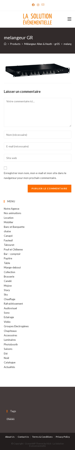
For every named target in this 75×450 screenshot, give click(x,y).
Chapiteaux (10, 330)
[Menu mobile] (69, 19)
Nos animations (12, 213)
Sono (7, 312)
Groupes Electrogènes (16, 326)
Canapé (8, 235)
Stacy (7, 290)
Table (7, 263)
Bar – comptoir (12, 253)
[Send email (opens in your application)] (42, 5)
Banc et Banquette (14, 226)
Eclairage (9, 317)
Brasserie (9, 276)
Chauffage (9, 299)
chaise (7, 231)
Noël (6, 357)
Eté (6, 353)
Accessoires (10, 335)
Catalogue (9, 362)
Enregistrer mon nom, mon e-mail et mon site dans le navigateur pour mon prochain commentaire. (35, 175)
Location (8, 217)
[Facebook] (33, 5)
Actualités (9, 367)
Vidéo (7, 321)
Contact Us (23, 436)
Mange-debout (12, 267)
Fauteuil (8, 240)
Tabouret (9, 244)
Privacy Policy (63, 436)
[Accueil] (5, 43)
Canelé (8, 281)
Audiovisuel (10, 308)
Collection (9, 272)
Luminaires (10, 339)
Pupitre (8, 258)
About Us (10, 436)
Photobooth (11, 344)
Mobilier (8, 222)
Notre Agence (11, 208)
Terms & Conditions (42, 436)
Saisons (8, 348)
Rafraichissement (13, 303)
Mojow (8, 285)
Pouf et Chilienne (13, 249)
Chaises (10, 419)
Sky (6, 294)
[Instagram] (38, 5)
